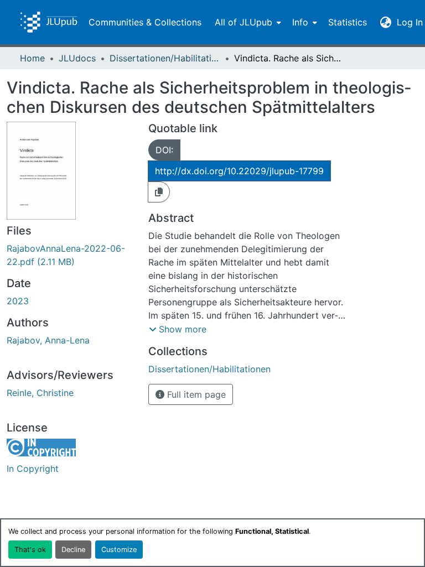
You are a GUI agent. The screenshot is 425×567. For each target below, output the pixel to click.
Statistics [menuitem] (347, 22)
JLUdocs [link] (77, 58)
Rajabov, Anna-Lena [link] (48, 340)
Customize (119, 549)
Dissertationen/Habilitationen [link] (165, 58)
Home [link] (32, 58)
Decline (73, 549)
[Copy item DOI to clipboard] (159, 191)
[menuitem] (246, 22)
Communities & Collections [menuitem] (145, 22)
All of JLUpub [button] (243, 22)
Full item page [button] (195, 394)
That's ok (30, 549)
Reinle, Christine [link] (40, 392)
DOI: (164, 149)
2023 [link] (18, 300)
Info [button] (300, 22)
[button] (48, 22)
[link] (71, 255)
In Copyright (33, 468)
